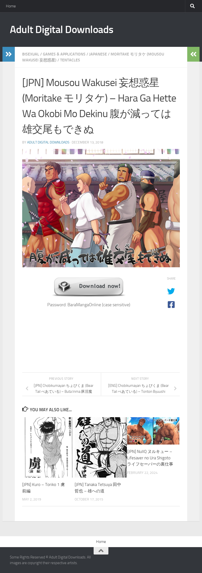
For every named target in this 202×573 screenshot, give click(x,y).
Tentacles (70, 60)
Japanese (98, 54)
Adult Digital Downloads (62, 29)
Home (11, 6)
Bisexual (30, 54)
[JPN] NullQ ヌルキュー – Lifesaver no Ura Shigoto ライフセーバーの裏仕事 (150, 457)
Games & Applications (64, 54)
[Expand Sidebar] (8, 54)
